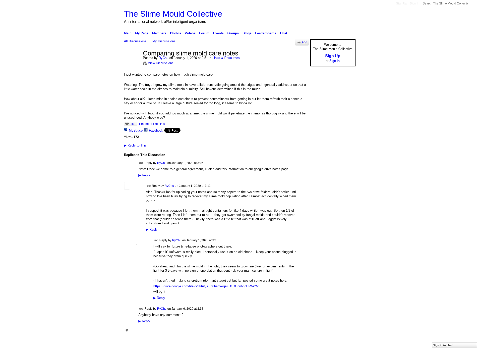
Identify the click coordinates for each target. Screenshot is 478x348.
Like (132, 124)
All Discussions (135, 41)
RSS (126, 331)
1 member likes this (152, 124)
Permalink (141, 163)
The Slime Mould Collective (173, 13)
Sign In (414, 3)
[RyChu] (132, 63)
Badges (299, 342)
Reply (144, 175)
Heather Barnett (161, 342)
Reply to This (135, 145)
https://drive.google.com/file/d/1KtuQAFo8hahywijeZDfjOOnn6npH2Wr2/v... (207, 286)
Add (304, 42)
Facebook (156, 130)
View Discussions (161, 63)
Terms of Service (344, 342)
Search (473, 3)
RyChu (163, 58)
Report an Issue (318, 342)
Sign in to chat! (443, 345)
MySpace (136, 130)
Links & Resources (226, 58)
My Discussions (164, 41)
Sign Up (401, 3)
